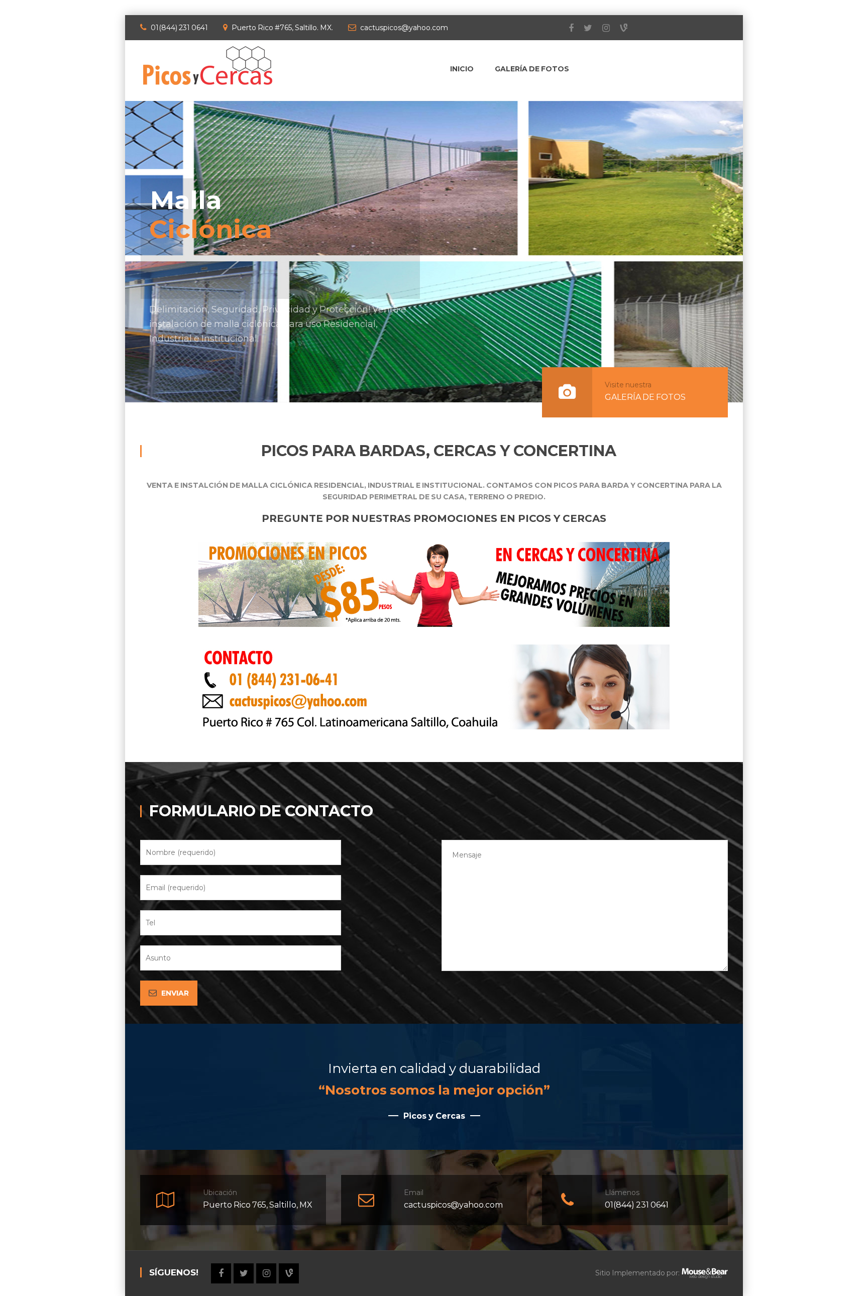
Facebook (566, 28)
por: (672, 1272)
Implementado (638, 1272)
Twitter (583, 28)
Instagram (601, 28)
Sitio (602, 1272)
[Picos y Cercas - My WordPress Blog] (207, 65)
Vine (618, 28)
